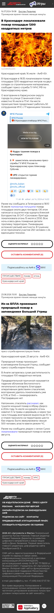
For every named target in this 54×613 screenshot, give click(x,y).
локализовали (9, 431)
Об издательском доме (16, 502)
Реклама (7, 506)
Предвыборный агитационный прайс (25, 521)
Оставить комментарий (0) (27, 254)
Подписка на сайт (13, 517)
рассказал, (33, 403)
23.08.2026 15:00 (9, 294)
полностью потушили (23, 206)
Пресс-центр (40, 502)
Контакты (32, 517)
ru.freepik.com (8, 68)
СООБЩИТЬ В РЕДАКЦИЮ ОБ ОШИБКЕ (23, 524)
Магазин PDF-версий (27, 506)
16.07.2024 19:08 (8, 11)
